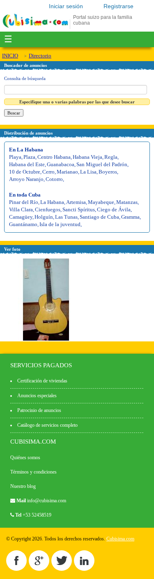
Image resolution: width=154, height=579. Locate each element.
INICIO (10, 56)
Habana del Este (27, 164)
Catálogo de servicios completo (47, 425)
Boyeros (108, 172)
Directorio (40, 56)
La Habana (52, 202)
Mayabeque (101, 202)
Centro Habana (54, 157)
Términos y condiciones (33, 472)
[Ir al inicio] (35, 27)
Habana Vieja (87, 157)
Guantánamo (23, 224)
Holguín (43, 217)
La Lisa (88, 172)
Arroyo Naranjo (26, 179)
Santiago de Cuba (99, 217)
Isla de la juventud (59, 224)
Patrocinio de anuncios (39, 410)
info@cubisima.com (46, 500)
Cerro (48, 172)
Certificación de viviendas (42, 381)
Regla (110, 157)
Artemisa (76, 202)
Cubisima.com (120, 539)
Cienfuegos (47, 209)
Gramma (130, 217)
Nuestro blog (23, 486)
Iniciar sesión (66, 6)
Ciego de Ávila (114, 209)
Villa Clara (21, 209)
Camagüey (20, 217)
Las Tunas (66, 217)
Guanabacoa (60, 164)
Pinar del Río (23, 202)
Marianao (67, 172)
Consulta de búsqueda (25, 78)
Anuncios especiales (37, 395)
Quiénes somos (25, 457)
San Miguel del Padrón (101, 164)
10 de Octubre (24, 172)
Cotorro (54, 179)
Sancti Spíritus (78, 209)
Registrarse (118, 6)
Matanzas (127, 202)
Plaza (29, 157)
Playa (15, 157)
